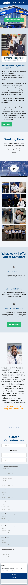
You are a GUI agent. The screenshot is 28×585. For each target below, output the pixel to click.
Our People (6, 124)
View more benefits (14, 324)
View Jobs (21, 2)
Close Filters (13, 450)
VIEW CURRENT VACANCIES (14, 19)
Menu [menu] (14, 2)
